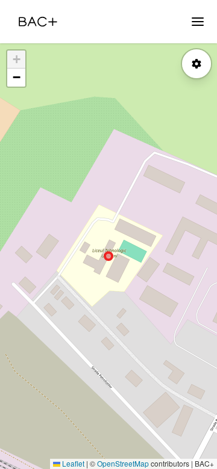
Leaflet (72, 463)
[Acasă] (38, 22)
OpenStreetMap (123, 463)
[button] (16, 60)
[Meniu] (197, 21)
